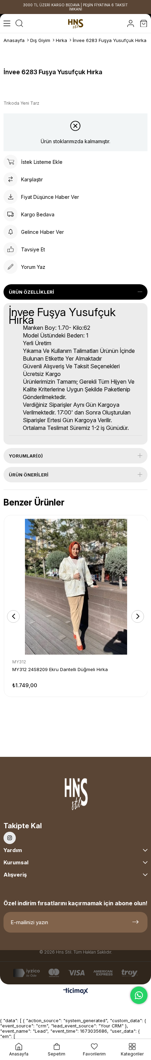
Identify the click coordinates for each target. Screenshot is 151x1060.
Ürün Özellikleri (31, 292)
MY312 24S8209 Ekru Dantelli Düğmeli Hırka (60, 669)
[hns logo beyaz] (75, 796)
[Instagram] (10, 838)
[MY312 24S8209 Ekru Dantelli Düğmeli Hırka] (76, 587)
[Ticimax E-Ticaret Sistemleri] (75, 991)
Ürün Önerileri (28, 474)
